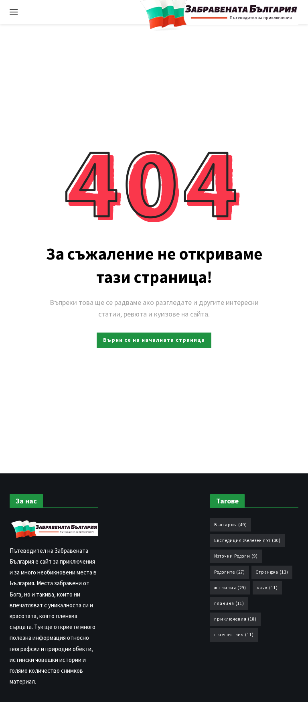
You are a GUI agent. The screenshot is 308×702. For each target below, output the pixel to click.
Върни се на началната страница (154, 339)
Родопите (229, 572)
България (230, 525)
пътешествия (234, 634)
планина (229, 603)
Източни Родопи (236, 556)
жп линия (230, 587)
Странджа (271, 572)
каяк (267, 587)
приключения (235, 619)
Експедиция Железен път (247, 540)
